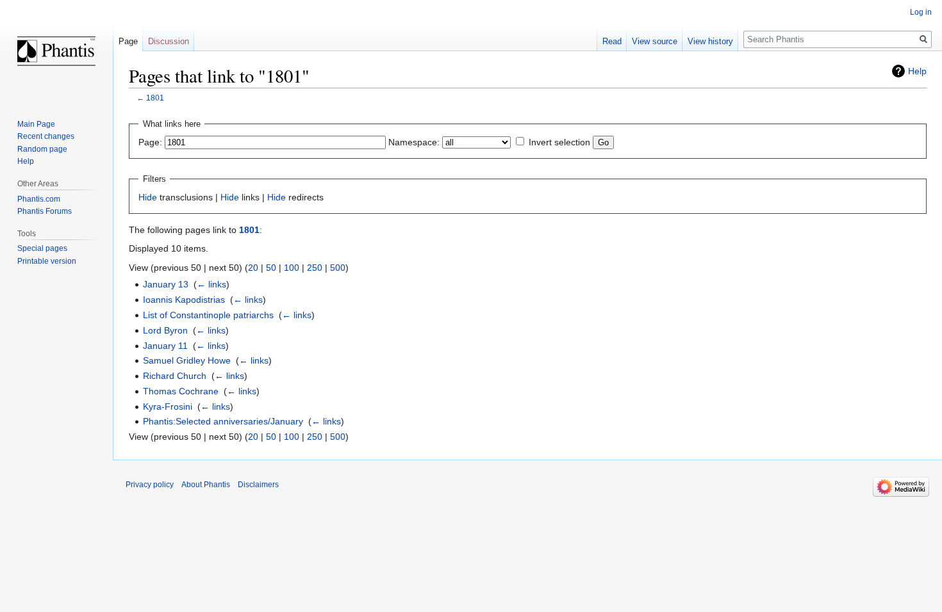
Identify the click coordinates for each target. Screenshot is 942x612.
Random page (42, 149)
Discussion (168, 41)
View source (654, 41)
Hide (147, 197)
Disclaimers (258, 484)
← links (211, 284)
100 (291, 267)
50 (271, 267)
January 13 (165, 284)
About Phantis (205, 484)
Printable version (46, 261)
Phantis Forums (44, 211)
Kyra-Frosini (167, 406)
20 (253, 267)
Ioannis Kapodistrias (184, 299)
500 (337, 267)
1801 (155, 97)
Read (612, 41)
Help (917, 71)
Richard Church (174, 376)
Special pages (42, 248)
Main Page (36, 124)
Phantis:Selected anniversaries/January (223, 421)
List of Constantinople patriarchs (208, 315)
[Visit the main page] (56, 51)
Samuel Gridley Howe (187, 360)
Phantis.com (38, 199)
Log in (921, 12)
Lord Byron (165, 330)
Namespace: (414, 142)
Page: (150, 142)
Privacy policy (150, 484)
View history (710, 41)
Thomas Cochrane (181, 391)
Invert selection (559, 142)
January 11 (165, 346)
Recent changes (45, 136)
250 (314, 267)
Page (128, 41)
